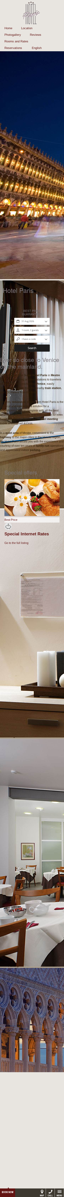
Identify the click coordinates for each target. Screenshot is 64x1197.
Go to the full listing (16, 542)
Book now (7, 1192)
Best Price (10, 519)
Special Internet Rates (26, 533)
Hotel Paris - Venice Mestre (32, 13)
